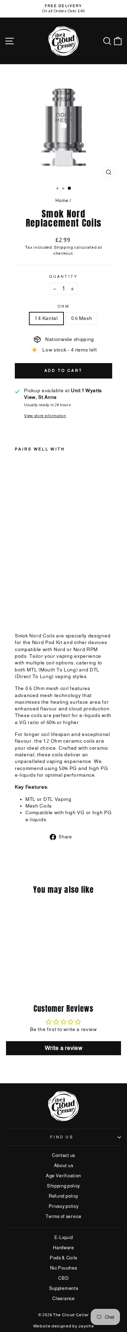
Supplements (63, 1288)
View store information (45, 416)
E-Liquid (63, 1237)
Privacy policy (64, 1206)
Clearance (63, 1298)
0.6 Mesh (81, 318)
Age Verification (63, 1175)
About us (63, 1165)
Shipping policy (63, 1186)
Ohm (64, 306)
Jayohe (86, 1326)
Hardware (63, 1247)
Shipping (63, 247)
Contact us (63, 1155)
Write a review (64, 1048)
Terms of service (63, 1216)
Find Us (61, 1137)
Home (61, 200)
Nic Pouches (63, 1268)
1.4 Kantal (46, 318)
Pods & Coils (63, 1257)
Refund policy (63, 1196)
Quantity (63, 276)
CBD (63, 1278)
